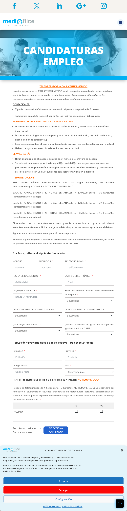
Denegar (64, 490)
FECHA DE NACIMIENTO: (26, 276)
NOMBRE (17, 261)
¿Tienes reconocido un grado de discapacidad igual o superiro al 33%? (89, 326)
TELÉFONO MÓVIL (74, 261)
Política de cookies (52, 506)
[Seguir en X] (41, 6)
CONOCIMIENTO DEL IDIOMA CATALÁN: (34, 309)
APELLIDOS (45, 261)
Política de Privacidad (72, 506)
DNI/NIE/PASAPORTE (24, 290)
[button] (122, 450)
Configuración (63, 499)
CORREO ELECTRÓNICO (77, 276)
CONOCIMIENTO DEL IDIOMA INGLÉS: (84, 309)
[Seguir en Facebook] (18, 6)
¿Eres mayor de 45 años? (26, 324)
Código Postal (20, 365)
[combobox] (89, 301)
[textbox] (76, 301)
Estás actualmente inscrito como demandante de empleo (89, 292)
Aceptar (63, 481)
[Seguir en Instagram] (108, 6)
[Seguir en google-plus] (85, 6)
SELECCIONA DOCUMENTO (56, 430)
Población (18, 350)
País (67, 365)
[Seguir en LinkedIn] (63, 6)
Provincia (69, 350)
